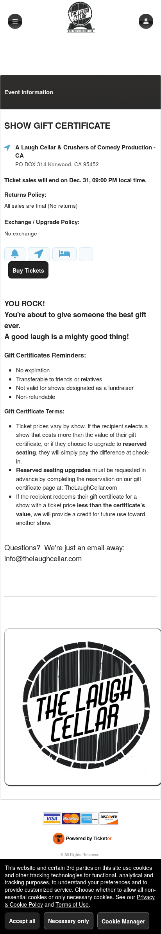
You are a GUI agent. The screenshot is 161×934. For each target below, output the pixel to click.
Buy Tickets (28, 270)
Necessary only (68, 921)
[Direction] (38, 254)
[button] (146, 21)
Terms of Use (72, 904)
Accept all (22, 921)
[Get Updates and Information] (15, 254)
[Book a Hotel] (64, 254)
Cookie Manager (123, 921)
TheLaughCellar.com (90, 487)
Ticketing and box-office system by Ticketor (82, 840)
